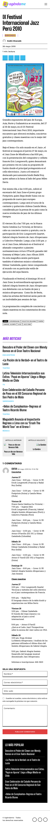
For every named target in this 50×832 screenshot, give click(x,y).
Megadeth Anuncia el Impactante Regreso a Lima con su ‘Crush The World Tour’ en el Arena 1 (21, 423)
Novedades (10, 35)
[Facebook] (5, 57)
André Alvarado (14, 41)
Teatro (6, 368)
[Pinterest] (16, 57)
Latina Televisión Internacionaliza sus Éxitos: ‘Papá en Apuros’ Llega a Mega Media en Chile (24, 376)
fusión (40, 321)
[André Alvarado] (5, 40)
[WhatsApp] (22, 57)
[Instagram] (40, 820)
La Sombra (37, 449)
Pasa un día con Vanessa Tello (13, 452)
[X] (11, 57)
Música (6, 431)
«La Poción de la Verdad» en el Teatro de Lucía (25, 362)
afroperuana (14, 321)
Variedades (8, 401)
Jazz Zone (27, 324)
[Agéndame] (14, 4)
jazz (19, 324)
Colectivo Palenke (29, 321)
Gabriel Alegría (9, 324)
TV (4, 384)
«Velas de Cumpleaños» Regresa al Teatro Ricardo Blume (22, 408)
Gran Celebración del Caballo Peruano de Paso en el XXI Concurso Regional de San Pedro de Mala (24, 393)
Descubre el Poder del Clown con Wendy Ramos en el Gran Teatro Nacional (25, 349)
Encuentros (9, 355)
